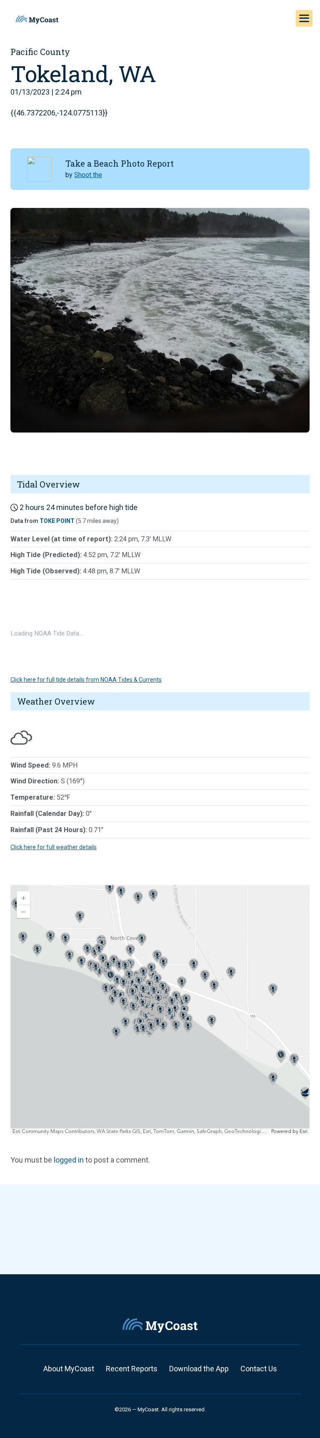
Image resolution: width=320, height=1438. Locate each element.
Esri (304, 1131)
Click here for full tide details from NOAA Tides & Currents (86, 679)
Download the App (199, 1368)
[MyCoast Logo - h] (37, 19)
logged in (69, 1159)
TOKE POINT (57, 521)
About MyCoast (68, 1368)
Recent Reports (132, 1368)
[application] (160, 1010)
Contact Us (258, 1368)
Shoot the (88, 175)
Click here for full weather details (53, 847)
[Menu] (304, 18)
